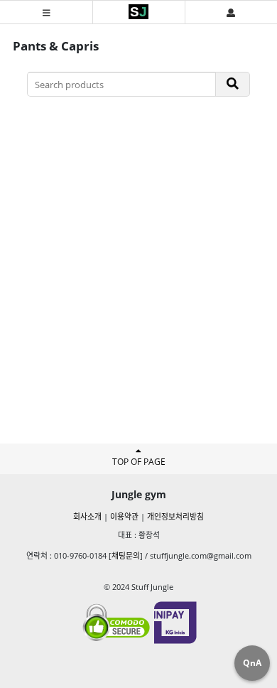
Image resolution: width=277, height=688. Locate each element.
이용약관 (124, 516)
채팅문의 (126, 555)
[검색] (233, 84)
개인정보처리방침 (175, 516)
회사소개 (87, 516)
